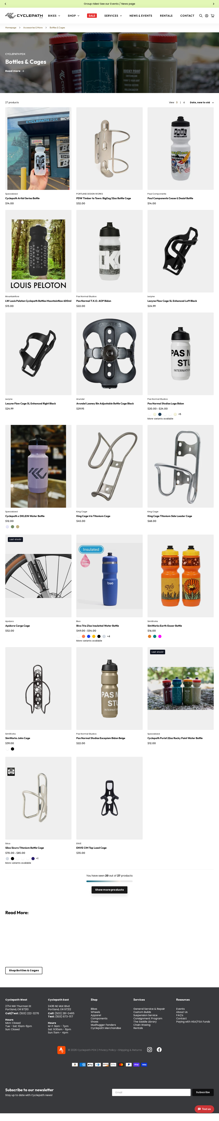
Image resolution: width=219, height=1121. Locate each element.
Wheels (95, 1012)
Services (139, 999)
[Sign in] (206, 15)
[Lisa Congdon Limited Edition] (94, 636)
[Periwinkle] (89, 636)
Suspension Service (145, 1015)
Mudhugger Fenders (103, 1025)
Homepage (10, 27)
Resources (183, 999)
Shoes (94, 1022)
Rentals (166, 15)
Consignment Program (147, 1018)
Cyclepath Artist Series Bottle (22, 198)
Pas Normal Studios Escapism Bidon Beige (100, 738)
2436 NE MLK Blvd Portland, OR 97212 (59, 1007)
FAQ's (179, 1015)
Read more (13, 71)
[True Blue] (78, 636)
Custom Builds (142, 1012)
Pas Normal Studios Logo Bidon (165, 403)
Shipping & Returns (130, 1050)
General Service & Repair (149, 1009)
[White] (149, 414)
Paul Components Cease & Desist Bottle (170, 198)
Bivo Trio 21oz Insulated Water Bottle (97, 625)
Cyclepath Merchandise (106, 1028)
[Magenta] (160, 636)
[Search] (200, 15)
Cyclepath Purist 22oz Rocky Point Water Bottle (175, 738)
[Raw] (104, 636)
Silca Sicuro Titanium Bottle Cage (24, 847)
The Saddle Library (145, 1022)
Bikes (94, 1009)
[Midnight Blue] (33, 859)
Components (99, 1018)
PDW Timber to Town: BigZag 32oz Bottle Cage (103, 198)
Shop (94, 999)
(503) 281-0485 (64, 1013)
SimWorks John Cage (17, 738)
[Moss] (12, 527)
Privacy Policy (107, 1050)
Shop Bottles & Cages (24, 970)
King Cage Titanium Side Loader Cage (169, 516)
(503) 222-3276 (29, 1013)
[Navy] (160, 414)
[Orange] (149, 636)
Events (180, 1009)
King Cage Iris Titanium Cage (93, 516)
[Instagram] (149, 1049)
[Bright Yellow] (165, 414)
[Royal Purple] (28, 859)
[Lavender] (7, 527)
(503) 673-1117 (64, 1016)
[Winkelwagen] (212, 15)
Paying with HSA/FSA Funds (193, 1022)
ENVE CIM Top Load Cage (91, 847)
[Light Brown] (170, 414)
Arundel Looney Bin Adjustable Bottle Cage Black (105, 403)
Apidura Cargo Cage (17, 625)
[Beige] (155, 414)
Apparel (96, 1015)
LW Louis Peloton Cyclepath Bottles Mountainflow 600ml (38, 300)
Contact (187, 15)
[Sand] (18, 527)
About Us (182, 1012)
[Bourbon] (18, 859)
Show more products (109, 890)
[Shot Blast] (7, 749)
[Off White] (175, 414)
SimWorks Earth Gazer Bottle (164, 625)
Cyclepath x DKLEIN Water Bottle (25, 516)
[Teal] (155, 636)
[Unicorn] (23, 859)
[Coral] (83, 636)
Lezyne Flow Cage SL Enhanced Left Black (172, 300)
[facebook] (159, 1049)
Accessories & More (32, 27)
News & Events (141, 15)
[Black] (99, 636)
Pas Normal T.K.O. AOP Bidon (93, 300)
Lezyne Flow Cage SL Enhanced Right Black (30, 403)
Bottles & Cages (57, 27)
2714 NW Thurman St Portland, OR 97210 (18, 1007)
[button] (5, 4)
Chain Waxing (141, 1025)
